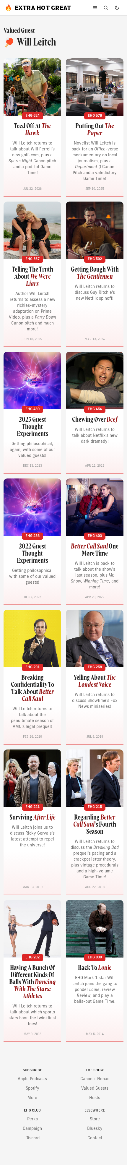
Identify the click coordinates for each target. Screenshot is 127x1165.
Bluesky (94, 1129)
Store (95, 1119)
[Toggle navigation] (95, 7)
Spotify (32, 1088)
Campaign (32, 1129)
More (32, 1098)
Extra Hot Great (38, 8)
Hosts (94, 1098)
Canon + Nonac (94, 1079)
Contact (94, 1138)
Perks (32, 1119)
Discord (32, 1138)
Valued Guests (94, 1088)
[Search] (105, 7)
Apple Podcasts (32, 1079)
